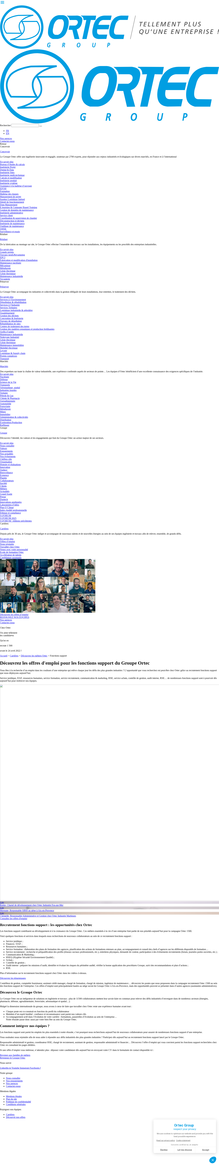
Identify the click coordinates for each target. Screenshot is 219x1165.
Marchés (4, 366)
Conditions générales (16, 1104)
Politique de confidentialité (18, 1101)
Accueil (3, 655)
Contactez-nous (13, 1086)
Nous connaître (13, 1078)
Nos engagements (14, 1081)
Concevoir (5, 151)
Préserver (4, 286)
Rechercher (5, 125)
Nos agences (12, 1083)
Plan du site (11, 1099)
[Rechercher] (40, 126)
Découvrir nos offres (15, 1117)
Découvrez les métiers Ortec (34, 655)
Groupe (3, 433)
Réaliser (4, 239)
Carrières (4, 528)
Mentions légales (14, 1096)
